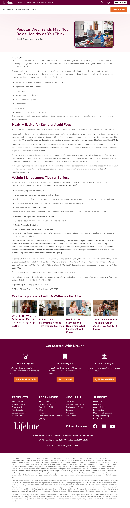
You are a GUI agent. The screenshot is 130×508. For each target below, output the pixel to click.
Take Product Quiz (26, 379)
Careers (69, 410)
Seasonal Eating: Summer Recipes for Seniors (35, 216)
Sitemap (66, 435)
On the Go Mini (99, 407)
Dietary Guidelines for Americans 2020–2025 (56, 185)
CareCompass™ (19, 413)
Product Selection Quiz (48, 401)
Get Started (65, 379)
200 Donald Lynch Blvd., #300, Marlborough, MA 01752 (64, 440)
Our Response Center (75, 404)
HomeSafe (97, 401)
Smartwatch (17, 407)
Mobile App (17, 415)
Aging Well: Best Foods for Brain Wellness (34, 229)
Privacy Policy (39, 435)
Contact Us (70, 413)
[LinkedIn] (104, 427)
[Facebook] (95, 427)
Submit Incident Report (82, 435)
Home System (18, 401)
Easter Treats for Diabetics (26, 225)
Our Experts (71, 415)
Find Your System (119, 9)
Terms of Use (54, 435)
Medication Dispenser (102, 413)
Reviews (42, 413)
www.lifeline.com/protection (76, 473)
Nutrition (39, 39)
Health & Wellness (24, 39)
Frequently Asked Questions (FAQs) (51, 417)
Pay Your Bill (98, 418)
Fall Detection (18, 410)
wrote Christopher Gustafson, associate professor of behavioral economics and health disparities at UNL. (71, 140)
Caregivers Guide (46, 407)
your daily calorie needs (35, 207)
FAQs (34, 9)
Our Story (70, 401)
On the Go (97, 404)
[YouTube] (112, 427)
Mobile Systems (19, 404)
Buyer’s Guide (22, 9)
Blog (41, 410)
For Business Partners (75, 407)
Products (7, 9)
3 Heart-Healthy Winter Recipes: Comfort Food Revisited (40, 221)
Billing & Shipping (101, 415)
